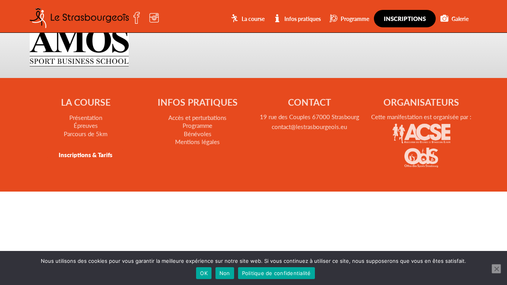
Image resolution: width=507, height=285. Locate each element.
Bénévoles (198, 133)
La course (253, 19)
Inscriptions (405, 18)
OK (204, 273)
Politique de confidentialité (276, 273)
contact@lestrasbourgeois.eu (309, 126)
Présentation (85, 117)
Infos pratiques (302, 19)
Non (224, 273)
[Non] (496, 269)
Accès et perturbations (197, 117)
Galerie (460, 19)
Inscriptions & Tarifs (85, 154)
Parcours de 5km (85, 133)
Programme (355, 19)
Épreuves (86, 125)
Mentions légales (197, 141)
